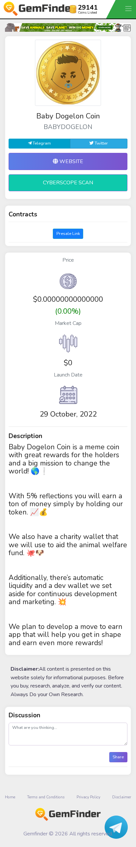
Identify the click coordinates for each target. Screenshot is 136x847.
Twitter (101, 143)
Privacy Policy (88, 797)
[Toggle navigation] (129, 8)
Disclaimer (121, 797)
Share (118, 757)
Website (70, 161)
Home (10, 797)
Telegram (41, 143)
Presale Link (68, 234)
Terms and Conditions (46, 797)
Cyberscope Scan (68, 182)
